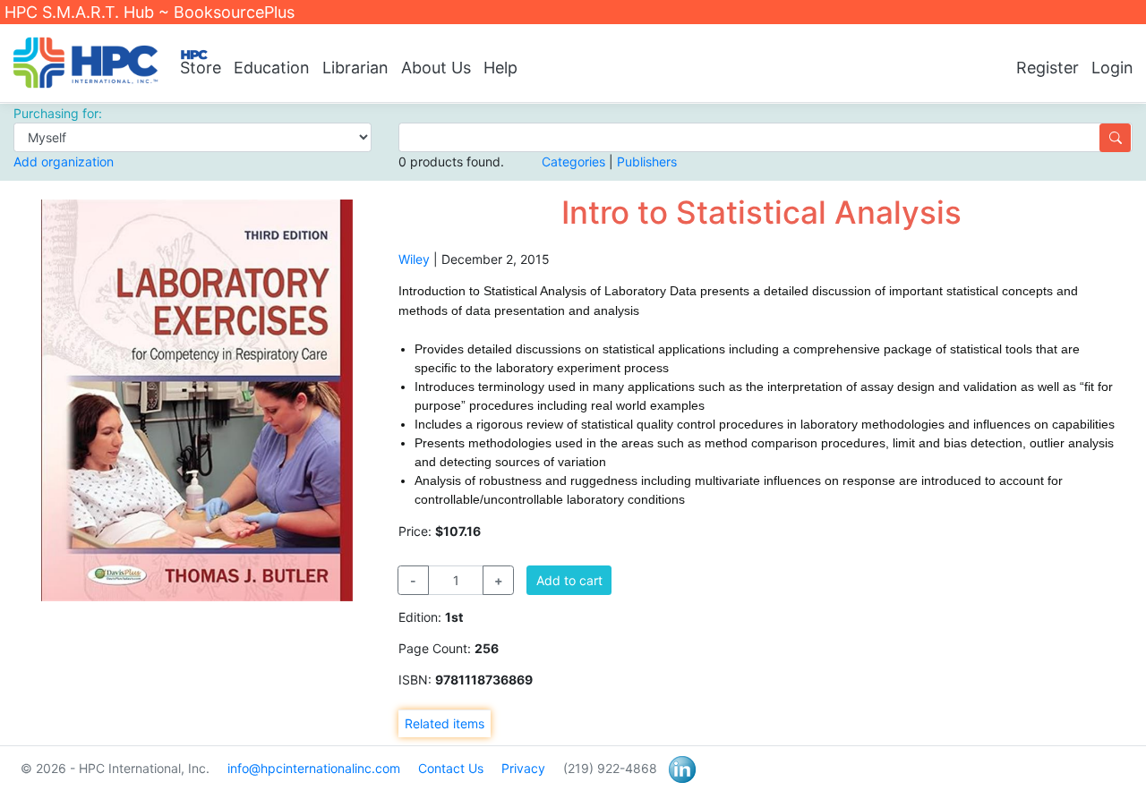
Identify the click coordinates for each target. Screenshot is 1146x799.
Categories (573, 161)
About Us (436, 67)
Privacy (523, 768)
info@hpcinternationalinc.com (313, 768)
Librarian (355, 67)
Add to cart (569, 580)
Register (1047, 67)
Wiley (414, 259)
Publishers (647, 161)
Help (500, 67)
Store (200, 67)
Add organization (63, 161)
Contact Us (450, 768)
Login (1112, 67)
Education (272, 67)
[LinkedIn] (682, 768)
